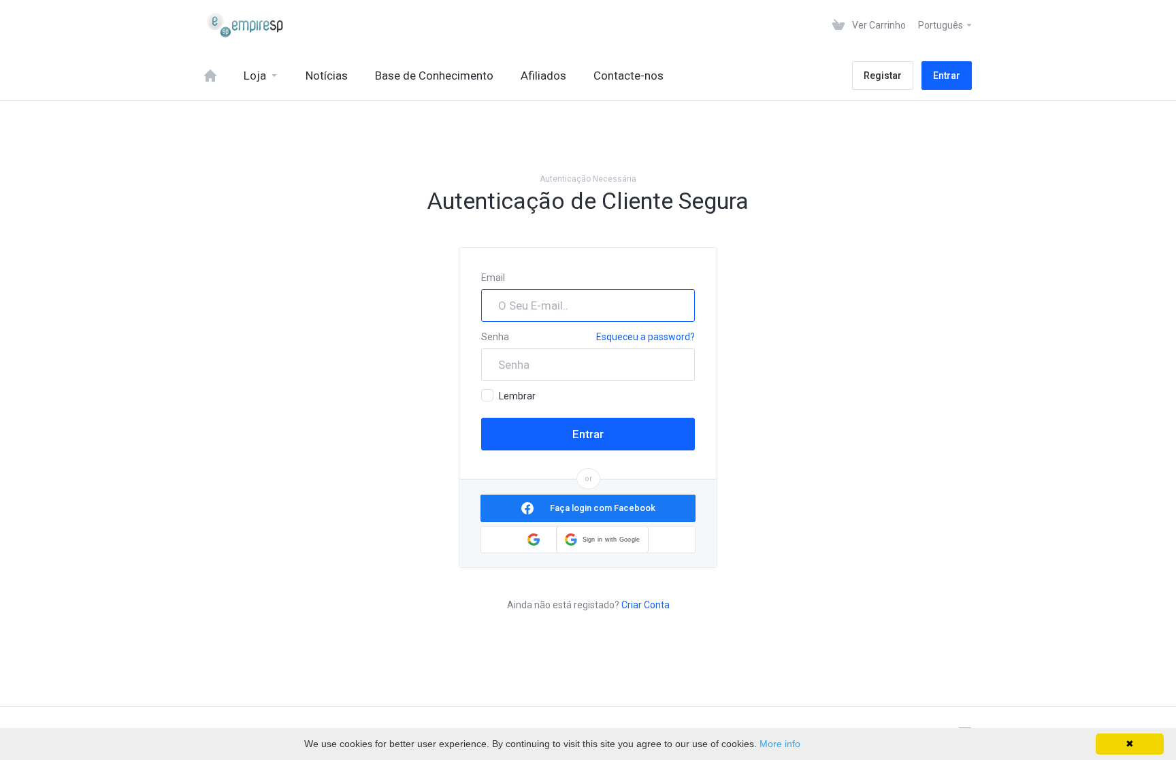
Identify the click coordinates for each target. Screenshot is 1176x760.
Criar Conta (645, 604)
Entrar (946, 75)
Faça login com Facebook (602, 508)
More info (780, 743)
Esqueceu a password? (645, 336)
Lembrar (517, 396)
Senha (495, 336)
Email (493, 277)
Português (941, 25)
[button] (602, 539)
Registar (883, 75)
